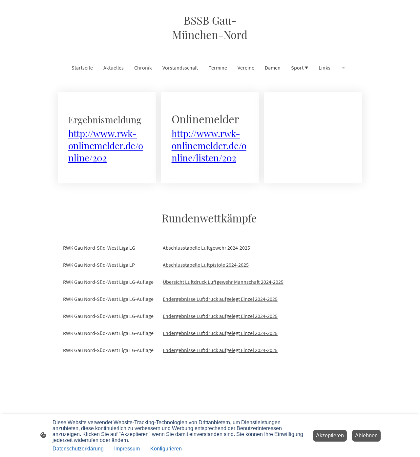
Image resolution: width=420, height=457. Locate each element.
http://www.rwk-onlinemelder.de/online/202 (105, 145)
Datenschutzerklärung (78, 448)
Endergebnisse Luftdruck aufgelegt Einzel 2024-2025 (220, 299)
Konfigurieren (166, 448)
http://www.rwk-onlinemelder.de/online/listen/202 (209, 145)
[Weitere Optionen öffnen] (343, 67)
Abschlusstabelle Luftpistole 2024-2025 (206, 264)
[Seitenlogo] (210, 47)
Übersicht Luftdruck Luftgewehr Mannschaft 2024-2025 (223, 282)
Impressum (127, 448)
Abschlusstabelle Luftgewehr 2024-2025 (206, 247)
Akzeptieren (330, 435)
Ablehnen (366, 435)
